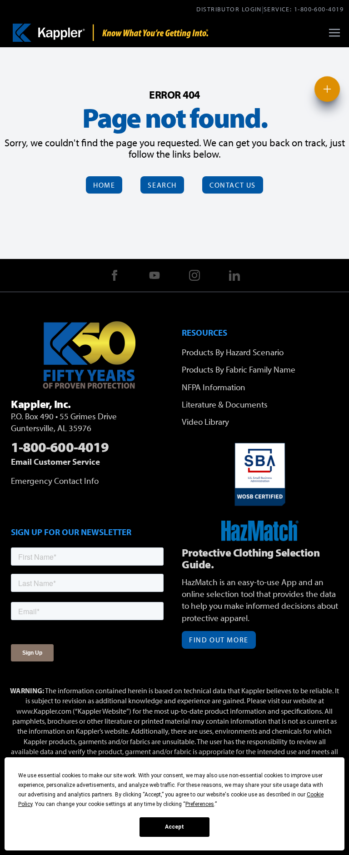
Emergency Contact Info (55, 480)
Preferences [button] (199, 804)
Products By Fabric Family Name (238, 369)
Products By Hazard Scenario (233, 352)
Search (162, 184)
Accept (174, 827)
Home (104, 184)
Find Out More (219, 639)
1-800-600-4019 (319, 9)
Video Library (205, 421)
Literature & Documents (225, 404)
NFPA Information (213, 387)
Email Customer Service (55, 461)
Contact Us (232, 184)
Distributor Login (228, 9)
